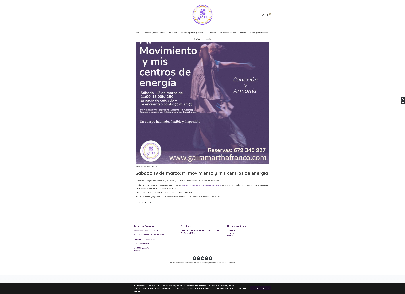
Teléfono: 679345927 (190, 233)
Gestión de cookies (192, 263)
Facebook (231, 230)
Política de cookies (177, 263)
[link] (202, 14)
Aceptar (266, 288)
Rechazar (255, 288)
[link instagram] (198, 258)
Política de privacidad (208, 263)
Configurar (243, 288)
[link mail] (403, 102)
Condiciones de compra (226, 263)
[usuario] (263, 15)
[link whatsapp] (206, 258)
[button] (173, 33)
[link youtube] (203, 258)
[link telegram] (210, 258)
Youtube (230, 236)
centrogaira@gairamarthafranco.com (202, 230)
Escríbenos (188, 226)
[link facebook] (194, 258)
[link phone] (403, 99)
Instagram (231, 233)
